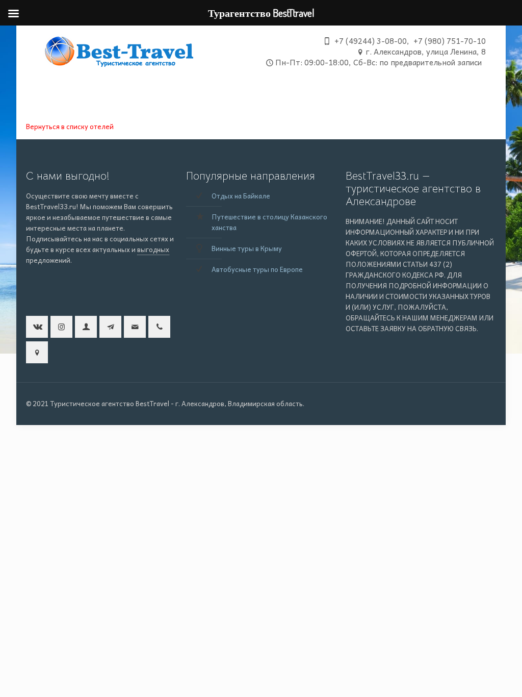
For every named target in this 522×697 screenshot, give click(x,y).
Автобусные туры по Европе (257, 269)
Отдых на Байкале (241, 195)
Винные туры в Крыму (247, 248)
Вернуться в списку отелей (70, 126)
